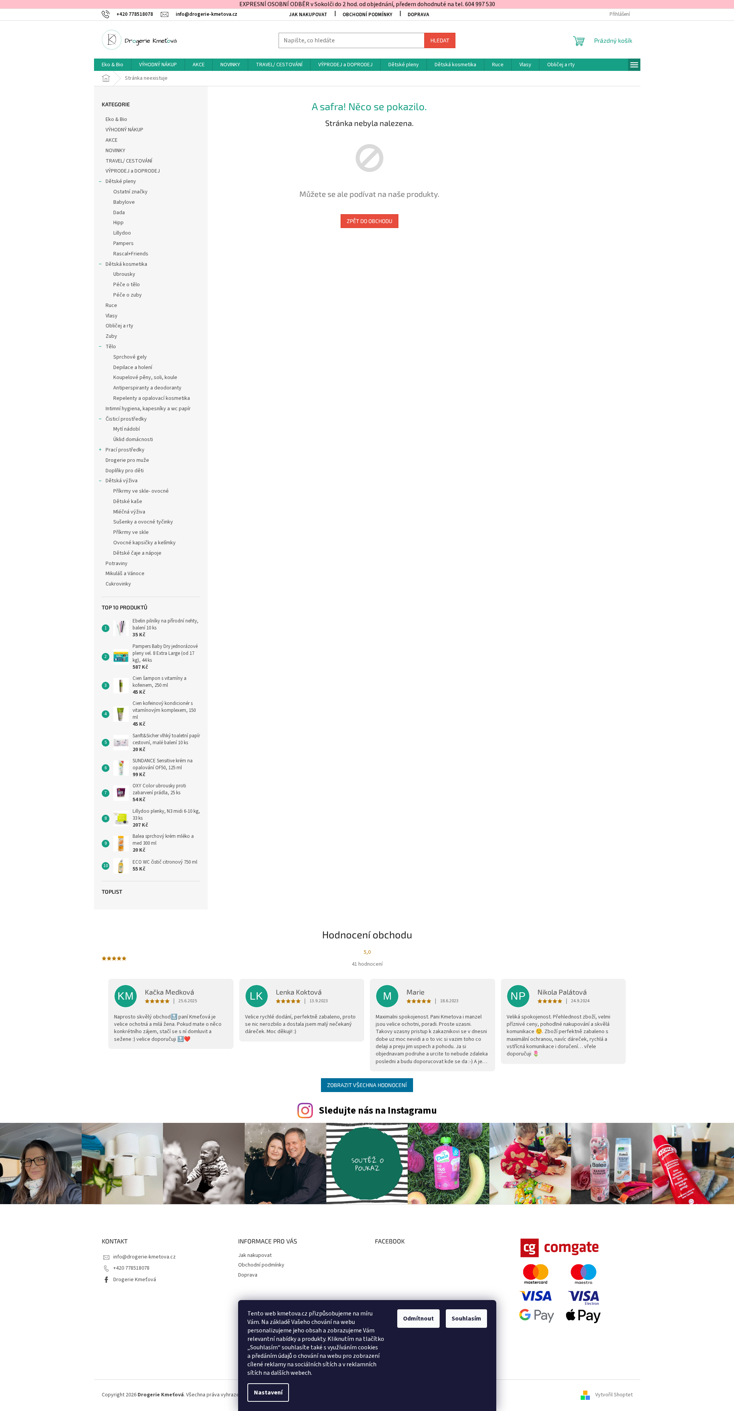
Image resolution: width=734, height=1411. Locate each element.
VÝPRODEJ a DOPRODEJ (133, 171)
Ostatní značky (130, 192)
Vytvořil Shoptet (614, 1395)
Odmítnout (418, 1318)
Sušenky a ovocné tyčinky (143, 522)
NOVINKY (115, 150)
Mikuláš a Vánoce (126, 573)
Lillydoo (122, 233)
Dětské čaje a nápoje (137, 553)
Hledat (439, 40)
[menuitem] (112, 65)
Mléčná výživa (129, 512)
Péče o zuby (127, 295)
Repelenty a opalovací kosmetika (151, 398)
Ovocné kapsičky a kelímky (144, 543)
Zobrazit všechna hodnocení (367, 1085)
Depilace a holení (132, 367)
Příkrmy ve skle (131, 532)
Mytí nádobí (126, 429)
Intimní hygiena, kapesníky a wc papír (148, 409)
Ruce (112, 305)
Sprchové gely (130, 357)
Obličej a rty (119, 326)
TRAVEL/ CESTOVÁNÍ (129, 161)
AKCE (112, 140)
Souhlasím (466, 1318)
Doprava (418, 14)
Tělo (111, 347)
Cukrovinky (118, 584)
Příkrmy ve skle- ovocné (141, 491)
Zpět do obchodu (369, 221)
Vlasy (112, 316)
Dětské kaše (127, 501)
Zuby (111, 336)
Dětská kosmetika (126, 264)
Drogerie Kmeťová (134, 1279)
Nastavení (268, 1392)
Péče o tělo (126, 285)
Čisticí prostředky (126, 419)
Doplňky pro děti (125, 471)
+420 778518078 (131, 1268)
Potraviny (117, 563)
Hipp (118, 222)
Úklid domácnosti (133, 439)
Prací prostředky (125, 450)
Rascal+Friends (130, 254)
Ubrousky (124, 274)
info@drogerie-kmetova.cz (144, 1257)
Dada (119, 212)
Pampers (123, 243)
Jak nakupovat (308, 14)
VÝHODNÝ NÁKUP (124, 130)
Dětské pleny (121, 181)
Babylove (124, 202)
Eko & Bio (116, 119)
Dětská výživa (122, 481)
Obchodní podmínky (367, 14)
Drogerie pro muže (127, 460)
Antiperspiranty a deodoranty (147, 388)
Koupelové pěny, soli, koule (145, 377)
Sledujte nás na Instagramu (378, 1110)
